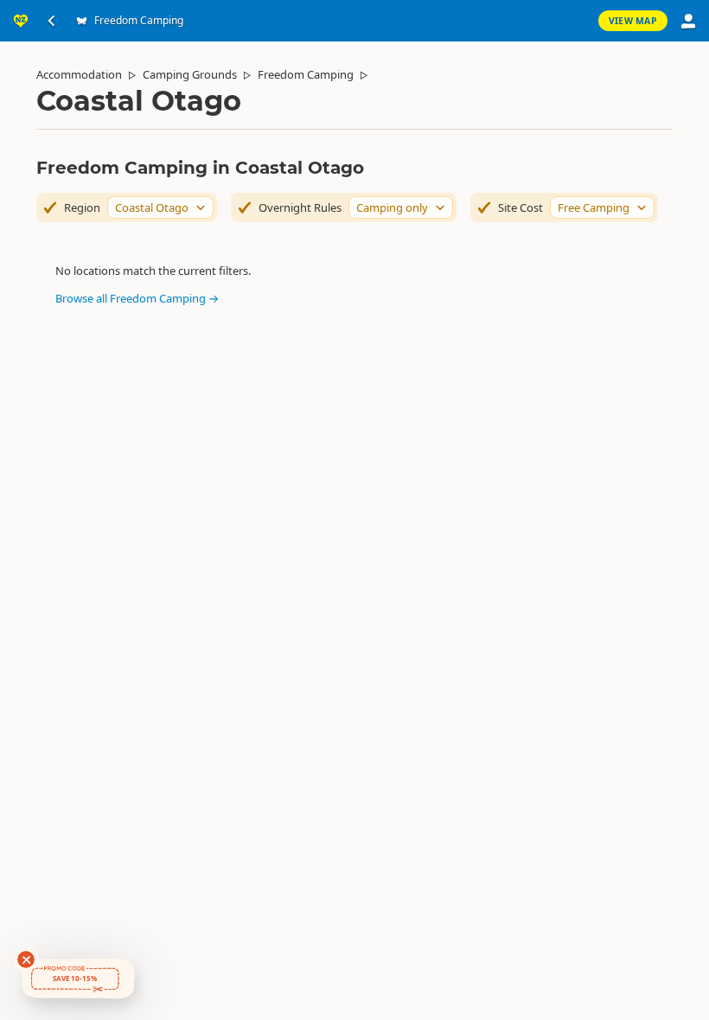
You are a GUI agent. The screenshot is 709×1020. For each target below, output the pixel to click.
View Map (633, 21)
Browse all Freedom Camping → (137, 298)
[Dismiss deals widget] (26, 959)
